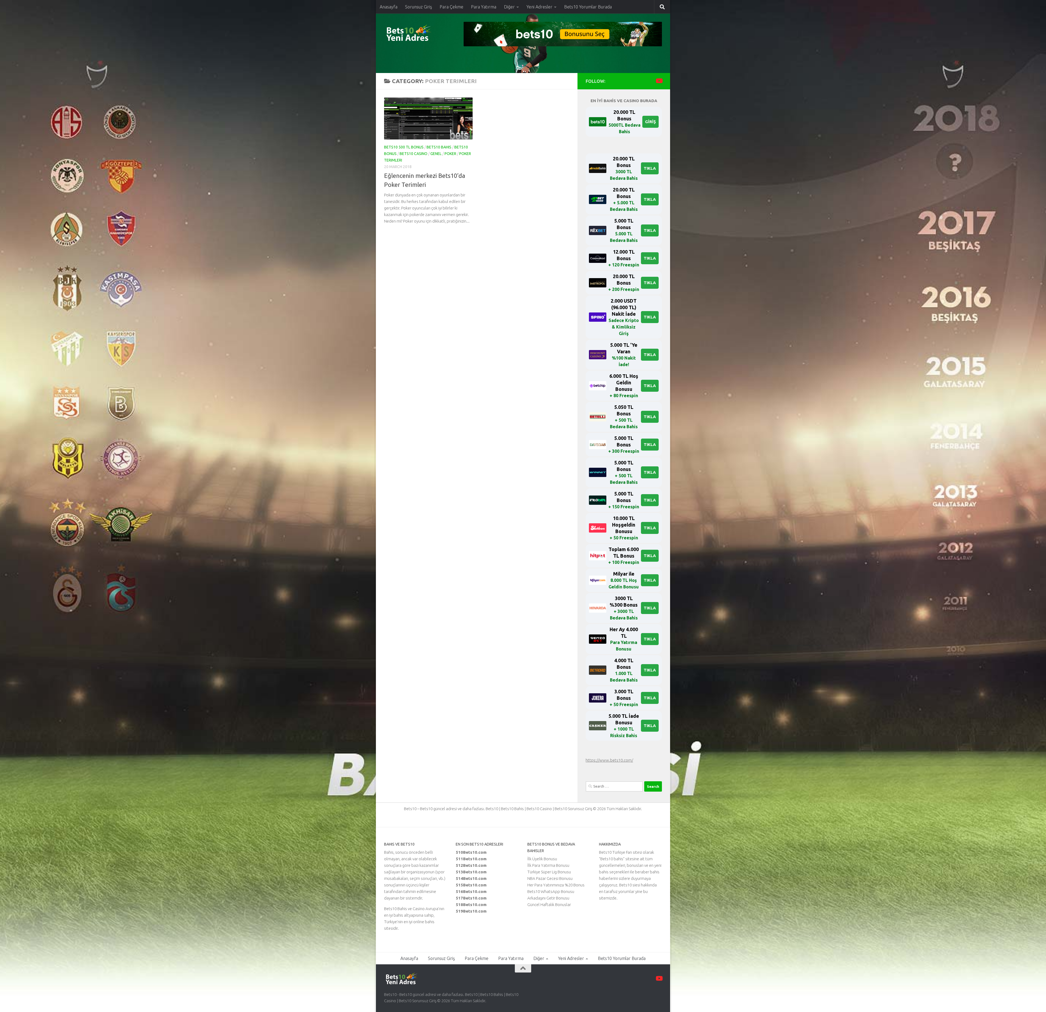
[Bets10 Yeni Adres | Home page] (418, 34)
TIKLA (650, 168)
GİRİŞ (650, 121)
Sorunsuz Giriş (418, 6)
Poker (450, 153)
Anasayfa (388, 6)
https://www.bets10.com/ (609, 760)
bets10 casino (413, 153)
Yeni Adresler (539, 6)
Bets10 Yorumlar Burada (588, 6)
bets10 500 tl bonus (404, 147)
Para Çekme (451, 6)
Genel (436, 153)
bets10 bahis (439, 147)
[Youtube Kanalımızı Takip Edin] (659, 81)
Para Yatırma (483, 6)
